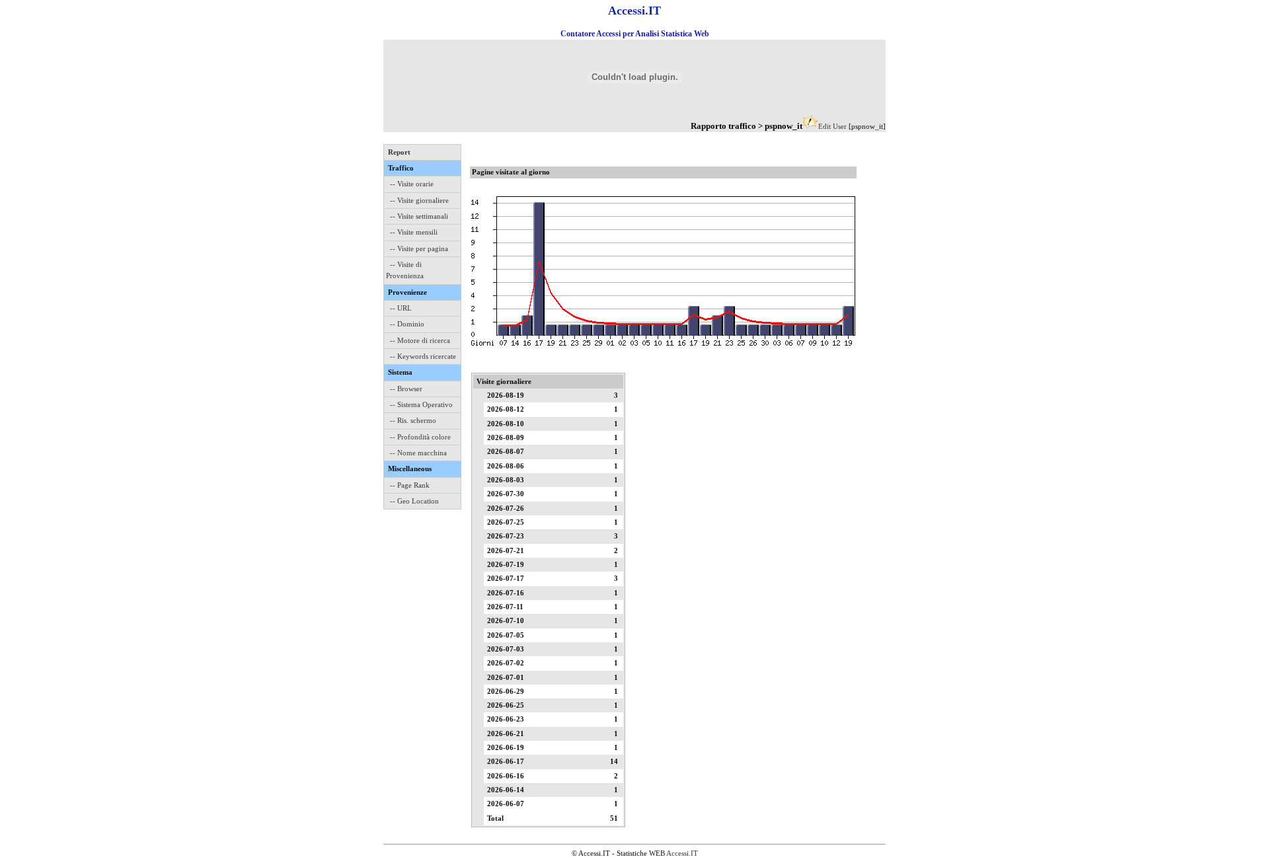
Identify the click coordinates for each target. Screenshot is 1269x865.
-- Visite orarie (412, 184)
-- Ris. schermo (413, 420)
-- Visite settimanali (419, 216)
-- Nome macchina (418, 453)
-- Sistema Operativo (421, 404)
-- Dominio (407, 324)
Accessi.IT (682, 853)
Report (399, 152)
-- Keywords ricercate (423, 356)
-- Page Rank (410, 485)
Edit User (832, 126)
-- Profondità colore (420, 437)
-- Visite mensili (414, 232)
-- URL (401, 308)
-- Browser (406, 389)
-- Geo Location (414, 501)
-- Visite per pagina (419, 248)
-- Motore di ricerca (420, 340)
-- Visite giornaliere (419, 200)
